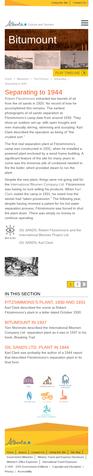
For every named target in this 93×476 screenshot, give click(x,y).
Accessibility (25, 471)
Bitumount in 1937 (25, 322)
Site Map (76, 452)
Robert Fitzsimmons (20, 98)
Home (8, 78)
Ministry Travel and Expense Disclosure (61, 457)
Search (22, 452)
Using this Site (60, 2)
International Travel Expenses (59, 461)
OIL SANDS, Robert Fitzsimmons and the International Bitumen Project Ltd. (50, 232)
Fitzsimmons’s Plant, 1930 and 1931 (45, 302)
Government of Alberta (35, 466)
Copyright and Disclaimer (66, 466)
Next (84, 284)
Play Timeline (67, 73)
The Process (41, 78)
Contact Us (79, 2)
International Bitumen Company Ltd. (37, 184)
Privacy (9, 471)
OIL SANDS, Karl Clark (36, 242)
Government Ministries (20, 457)
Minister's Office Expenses (22, 461)
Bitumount (22, 78)
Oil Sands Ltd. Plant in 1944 (37, 347)
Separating (60, 78)
